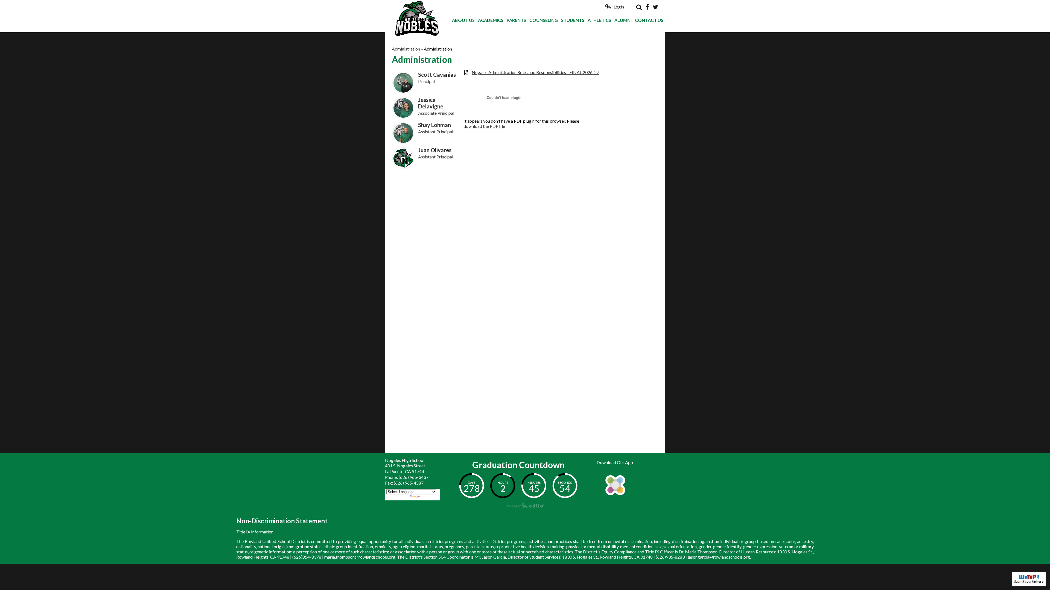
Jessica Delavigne (430, 103)
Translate (430, 497)
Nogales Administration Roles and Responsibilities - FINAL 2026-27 (535, 72)
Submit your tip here (1028, 581)
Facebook (647, 7)
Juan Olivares (434, 150)
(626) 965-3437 (413, 477)
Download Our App (615, 462)
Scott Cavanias (437, 74)
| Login (617, 6)
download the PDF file (484, 126)
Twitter (655, 7)
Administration (406, 48)
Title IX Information (254, 531)
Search (639, 7)
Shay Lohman (434, 125)
